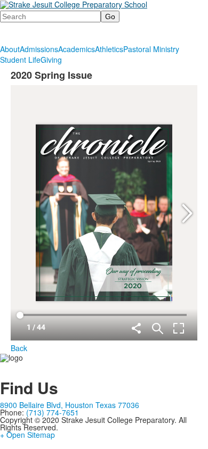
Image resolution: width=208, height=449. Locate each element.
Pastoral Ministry (151, 49)
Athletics (109, 49)
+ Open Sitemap (27, 434)
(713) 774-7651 (52, 412)
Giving (51, 59)
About (10, 49)
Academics (76, 49)
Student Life (20, 59)
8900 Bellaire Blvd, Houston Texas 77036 (69, 405)
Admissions (39, 49)
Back (19, 348)
